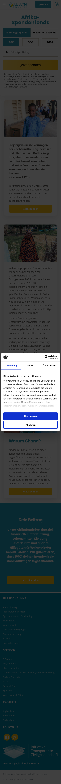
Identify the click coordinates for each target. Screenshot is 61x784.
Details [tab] (30, 365)
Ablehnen (31, 425)
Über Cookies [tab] (50, 365)
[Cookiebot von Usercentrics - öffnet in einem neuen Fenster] (45, 357)
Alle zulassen (30, 416)
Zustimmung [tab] (11, 365)
